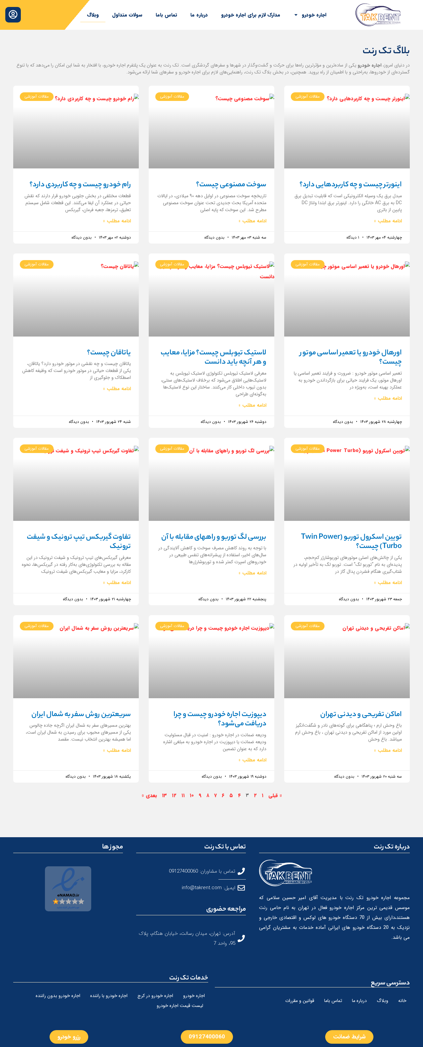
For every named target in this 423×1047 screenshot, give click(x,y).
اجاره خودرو (314, 15)
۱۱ (183, 795)
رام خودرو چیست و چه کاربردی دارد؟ (80, 185)
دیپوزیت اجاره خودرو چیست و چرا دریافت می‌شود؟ (219, 719)
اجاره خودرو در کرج (155, 995)
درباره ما (199, 15)
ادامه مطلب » (388, 221)
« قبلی (275, 795)
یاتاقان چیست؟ (109, 353)
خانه (402, 1000)
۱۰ (192, 795)
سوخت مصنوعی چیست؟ (231, 185)
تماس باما (166, 15)
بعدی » (149, 795)
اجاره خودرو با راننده (109, 995)
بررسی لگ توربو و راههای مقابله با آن (213, 537)
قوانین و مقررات (299, 1000)
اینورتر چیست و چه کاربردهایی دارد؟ (350, 185)
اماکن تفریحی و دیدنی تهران (361, 715)
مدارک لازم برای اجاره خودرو (250, 15)
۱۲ (174, 795)
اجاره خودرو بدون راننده (58, 995)
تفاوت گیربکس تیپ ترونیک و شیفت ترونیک (79, 542)
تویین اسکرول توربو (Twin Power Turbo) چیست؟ (351, 542)
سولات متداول (127, 15)
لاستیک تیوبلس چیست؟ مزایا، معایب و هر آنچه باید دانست (213, 358)
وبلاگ (93, 15)
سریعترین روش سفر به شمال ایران (81, 715)
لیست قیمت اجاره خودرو (180, 1005)
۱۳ (164, 795)
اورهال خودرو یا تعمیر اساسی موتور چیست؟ (351, 358)
